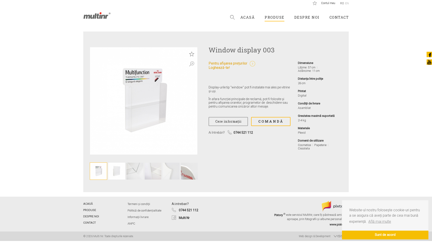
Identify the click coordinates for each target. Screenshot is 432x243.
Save (191, 54)
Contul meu (328, 3)
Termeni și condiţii (139, 204)
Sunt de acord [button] (385, 235)
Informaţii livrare (138, 217)
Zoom (191, 64)
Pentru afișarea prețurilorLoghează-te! (228, 65)
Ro (342, 3)
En (347, 3)
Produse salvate (315, 3)
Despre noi (307, 17)
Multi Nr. (97, 15)
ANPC (131, 223)
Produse (274, 17)
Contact (339, 17)
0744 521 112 (188, 210)
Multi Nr (184, 218)
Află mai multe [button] (379, 221)
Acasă (247, 17)
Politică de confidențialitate (144, 210)
